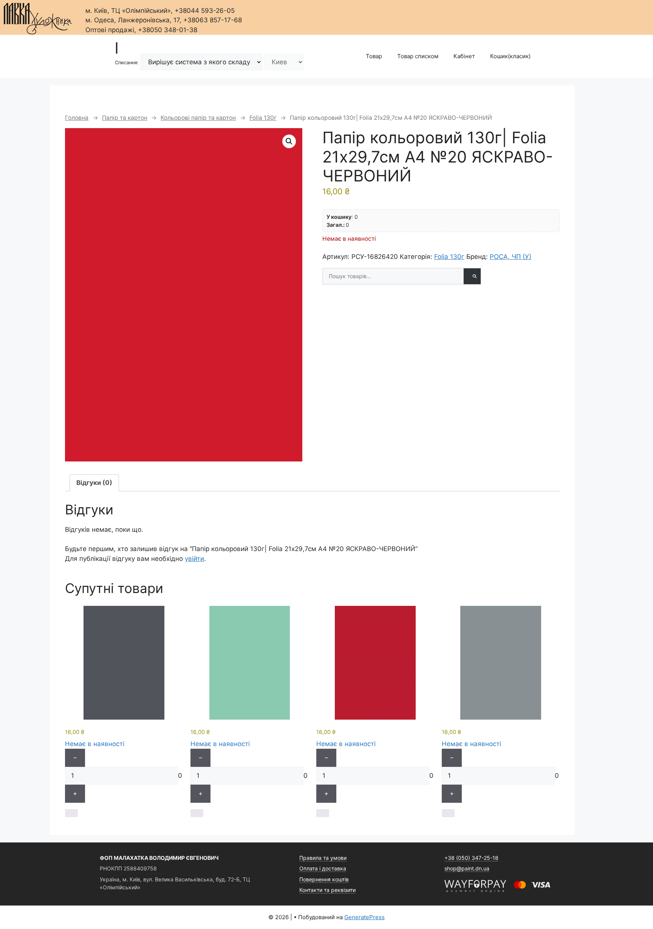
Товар (374, 56)
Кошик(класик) (510, 56)
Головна (76, 117)
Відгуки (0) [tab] (94, 482)
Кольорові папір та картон (198, 117)
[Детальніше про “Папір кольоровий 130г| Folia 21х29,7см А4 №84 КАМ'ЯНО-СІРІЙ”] (448, 813)
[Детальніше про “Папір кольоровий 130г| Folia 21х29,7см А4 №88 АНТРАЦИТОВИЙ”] (71, 813)
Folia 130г (263, 117)
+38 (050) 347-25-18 (471, 858)
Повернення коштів (324, 879)
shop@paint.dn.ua (466, 868)
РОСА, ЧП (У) (510, 256)
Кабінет (464, 56)
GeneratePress (364, 917)
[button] (289, 141)
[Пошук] (472, 276)
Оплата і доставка (322, 868)
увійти (194, 558)
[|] (38, 16)
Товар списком (417, 56)
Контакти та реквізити (327, 890)
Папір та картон (124, 117)
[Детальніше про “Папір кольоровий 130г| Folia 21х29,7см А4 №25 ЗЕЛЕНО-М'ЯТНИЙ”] (196, 813)
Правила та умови (323, 858)
